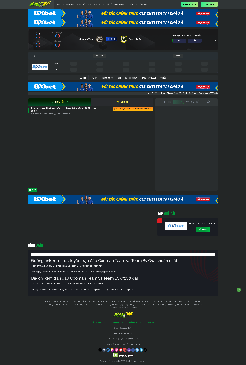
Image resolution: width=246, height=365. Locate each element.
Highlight (70, 4)
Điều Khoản (135, 323)
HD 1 (34, 190)
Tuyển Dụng (141, 4)
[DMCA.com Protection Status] (123, 355)
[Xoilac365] (40, 4)
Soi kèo (163, 77)
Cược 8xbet (209, 4)
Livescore (119, 4)
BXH (79, 4)
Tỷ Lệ (109, 4)
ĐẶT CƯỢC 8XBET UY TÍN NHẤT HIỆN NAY (133, 109)
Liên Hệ (150, 323)
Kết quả (87, 4)
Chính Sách (117, 323)
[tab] (59, 102)
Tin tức (129, 4)
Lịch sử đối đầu (107, 77)
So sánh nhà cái (131, 77)
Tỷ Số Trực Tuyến (149, 77)
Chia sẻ (124, 101)
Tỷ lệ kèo (94, 77)
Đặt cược (203, 229)
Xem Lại (60, 4)
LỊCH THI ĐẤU (98, 4)
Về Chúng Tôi (99, 323)
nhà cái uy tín (189, 4)
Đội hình (83, 77)
